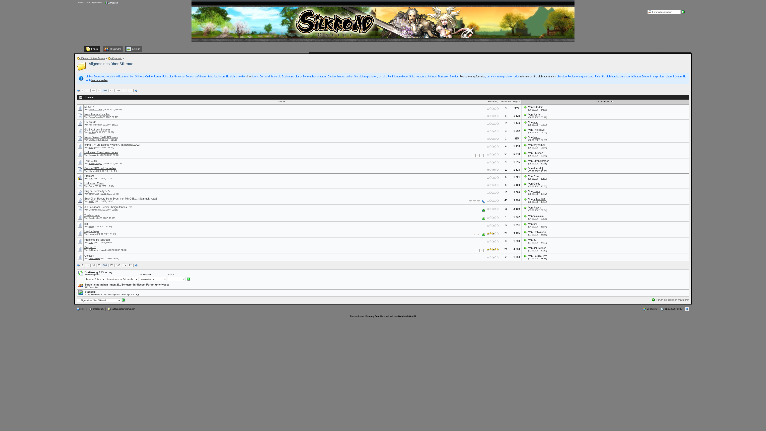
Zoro (91, 178)
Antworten (506, 101)
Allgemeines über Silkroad (111, 64)
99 (99, 90)
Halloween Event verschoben (101, 152)
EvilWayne (539, 231)
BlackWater (94, 155)
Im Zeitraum (145, 274)
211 (130, 90)
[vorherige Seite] (78, 90)
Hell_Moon (94, 125)
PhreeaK (538, 152)
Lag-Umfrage (91, 231)
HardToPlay (94, 258)
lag (86, 223)
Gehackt (89, 255)
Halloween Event (94, 183)
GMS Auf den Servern (97, 129)
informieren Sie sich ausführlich (538, 76)
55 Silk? (89, 106)
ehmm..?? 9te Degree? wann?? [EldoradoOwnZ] (112, 144)
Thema (281, 101)
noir (535, 122)
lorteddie (538, 107)
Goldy (91, 186)
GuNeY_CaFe (95, 109)
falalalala (538, 216)
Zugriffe (516, 101)
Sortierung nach (92, 274)
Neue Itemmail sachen (97, 114)
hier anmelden (99, 80)
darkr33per (539, 247)
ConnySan (94, 117)
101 (111, 90)
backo (92, 132)
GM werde (90, 122)
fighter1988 (94, 194)
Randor (92, 218)
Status (171, 274)
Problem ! (90, 175)
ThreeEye (539, 129)
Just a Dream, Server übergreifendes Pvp (108, 207)
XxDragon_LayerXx (98, 250)
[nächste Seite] (136, 90)
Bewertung (493, 101)
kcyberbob (539, 144)
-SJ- (535, 239)
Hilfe (248, 76)
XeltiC (91, 201)
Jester (537, 114)
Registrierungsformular (472, 76)
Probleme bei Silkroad (97, 239)
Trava (536, 191)
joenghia (93, 234)
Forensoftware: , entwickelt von (383, 316)
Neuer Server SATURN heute (101, 137)
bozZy (92, 147)
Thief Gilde (90, 160)
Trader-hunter (92, 215)
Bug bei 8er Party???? (97, 191)
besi (91, 226)
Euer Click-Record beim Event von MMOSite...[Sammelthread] (120, 198)
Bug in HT (90, 247)
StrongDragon (95, 163)
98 (93, 90)
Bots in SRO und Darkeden (100, 168)
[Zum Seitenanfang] (687, 309)
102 (118, 90)
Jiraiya (537, 207)
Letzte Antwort (603, 101)
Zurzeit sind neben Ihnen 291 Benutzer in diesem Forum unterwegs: (127, 284)
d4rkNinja (538, 168)
